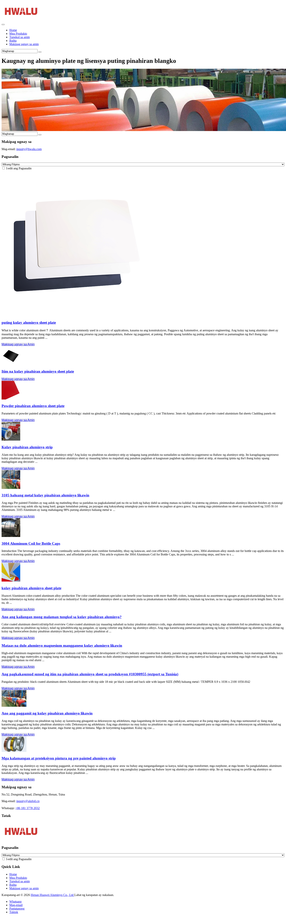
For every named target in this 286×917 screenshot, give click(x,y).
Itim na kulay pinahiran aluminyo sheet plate (38, 371)
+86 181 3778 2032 (27, 808)
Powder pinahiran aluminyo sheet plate (33, 406)
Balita (13, 40)
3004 (31, 543)
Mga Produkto (18, 33)
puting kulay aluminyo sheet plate (29, 322)
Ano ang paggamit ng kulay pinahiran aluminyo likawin (47, 713)
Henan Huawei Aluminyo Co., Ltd (52, 895)
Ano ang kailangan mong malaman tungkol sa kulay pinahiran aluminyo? (62, 617)
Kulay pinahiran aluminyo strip (27, 447)
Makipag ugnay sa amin (24, 44)
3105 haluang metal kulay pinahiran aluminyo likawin (45, 495)
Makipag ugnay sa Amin (18, 344)
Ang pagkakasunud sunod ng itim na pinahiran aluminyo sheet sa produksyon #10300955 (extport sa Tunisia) (90, 674)
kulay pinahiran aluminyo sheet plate (31, 588)
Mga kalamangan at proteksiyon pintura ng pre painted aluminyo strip (59, 758)
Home (13, 30)
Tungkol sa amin (19, 37)
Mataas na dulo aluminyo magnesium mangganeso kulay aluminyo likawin (62, 645)
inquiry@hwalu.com (29, 149)
